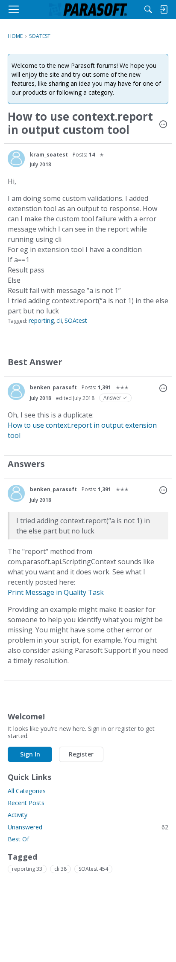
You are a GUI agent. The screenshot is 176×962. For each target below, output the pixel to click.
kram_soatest (49, 154)
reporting (41, 320)
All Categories (27, 791)
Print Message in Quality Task (56, 592)
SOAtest (76, 320)
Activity (17, 815)
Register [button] (81, 754)
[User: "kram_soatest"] (16, 158)
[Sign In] (163, 9)
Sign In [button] (30, 754)
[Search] (148, 9)
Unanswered (88, 827)
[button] (163, 124)
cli (59, 320)
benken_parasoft (53, 387)
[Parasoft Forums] (88, 9)
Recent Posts (26, 803)
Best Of (18, 839)
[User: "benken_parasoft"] (16, 391)
